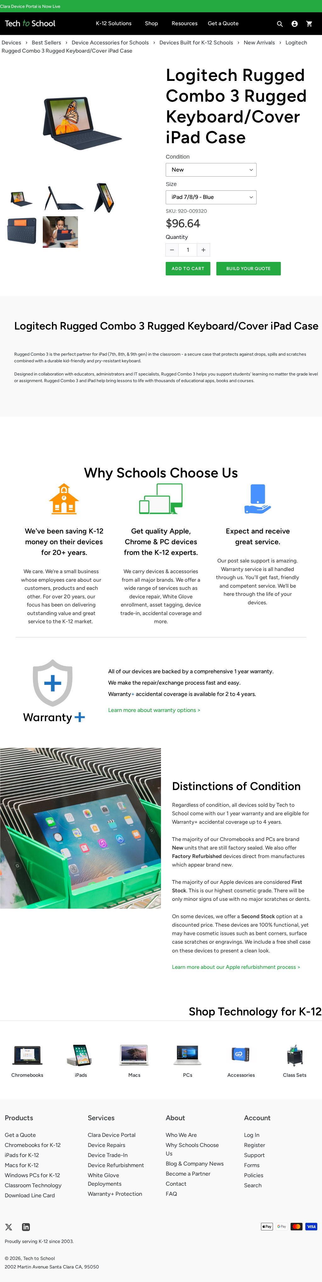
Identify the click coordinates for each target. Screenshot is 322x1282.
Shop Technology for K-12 (255, 1011)
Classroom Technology (33, 1185)
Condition (178, 157)
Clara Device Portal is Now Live (30, 6)
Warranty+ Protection (115, 1193)
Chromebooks (27, 1075)
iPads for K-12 (22, 1155)
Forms (251, 1165)
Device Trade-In (108, 1155)
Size (171, 184)
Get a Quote (20, 1135)
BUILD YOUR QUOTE (248, 268)
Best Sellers (46, 42)
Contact (176, 1183)
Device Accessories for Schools (110, 42)
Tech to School (39, 1258)
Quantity (177, 237)
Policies (253, 1175)
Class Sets (294, 1075)
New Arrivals (259, 42)
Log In (251, 1135)
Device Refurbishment (116, 1165)
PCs (187, 1075)
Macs (134, 1075)
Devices (11, 42)
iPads (81, 1075)
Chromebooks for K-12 (33, 1145)
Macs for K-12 (22, 1165)
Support (254, 1155)
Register (254, 1145)
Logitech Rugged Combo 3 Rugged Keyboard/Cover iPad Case (236, 106)
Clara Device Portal (112, 1135)
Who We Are (181, 1135)
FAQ (171, 1193)
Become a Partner (188, 1173)
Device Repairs (106, 1145)
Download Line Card (30, 1195)
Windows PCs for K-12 (32, 1175)
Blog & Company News (195, 1163)
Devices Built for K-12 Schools (196, 42)
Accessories (241, 1075)
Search (253, 1185)
